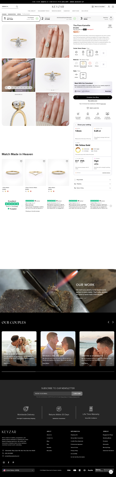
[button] (32, 11)
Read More (79, 298)
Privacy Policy (64, 397)
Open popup (20, 18)
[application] (111, 471)
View (78, 17)
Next (67, 41)
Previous (37, 41)
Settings (19, 14)
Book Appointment (7, 255)
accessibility (74, 453)
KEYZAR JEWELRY (53, 6)
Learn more (103, 103)
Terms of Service (73, 397)
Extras (75, 31)
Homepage (4, 14)
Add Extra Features (106, 172)
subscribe (77, 393)
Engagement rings (12, 14)
